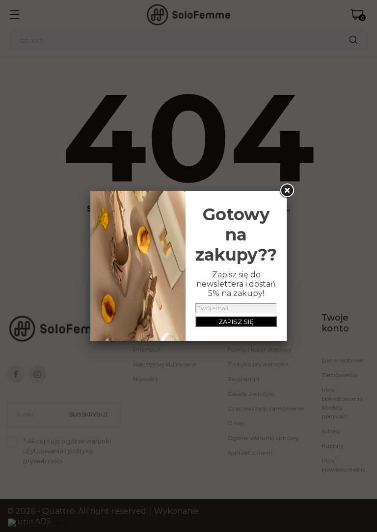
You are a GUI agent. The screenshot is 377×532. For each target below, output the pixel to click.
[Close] (287, 191)
